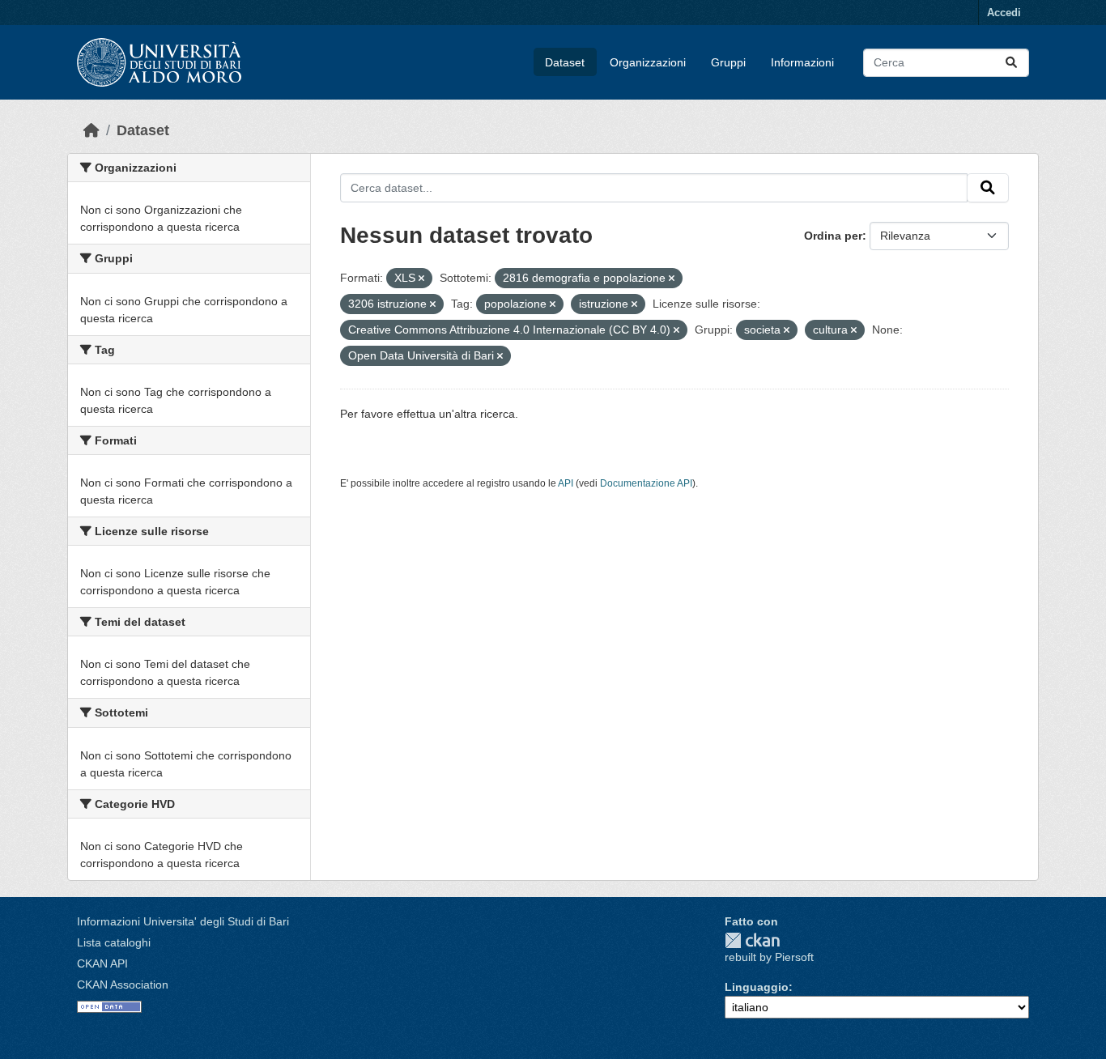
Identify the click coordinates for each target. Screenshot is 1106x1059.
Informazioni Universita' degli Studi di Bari (183, 921)
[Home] (91, 130)
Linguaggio (757, 986)
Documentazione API (646, 483)
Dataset (565, 62)
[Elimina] (421, 278)
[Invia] (1011, 63)
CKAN (752, 940)
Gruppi (728, 62)
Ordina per (833, 235)
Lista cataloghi (114, 942)
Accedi (1004, 12)
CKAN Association (122, 984)
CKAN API (102, 963)
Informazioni (802, 62)
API (565, 483)
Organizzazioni (648, 62)
